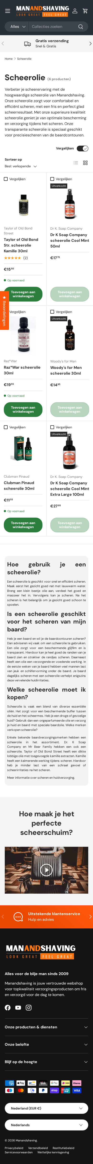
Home (9, 59)
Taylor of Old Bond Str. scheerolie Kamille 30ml (21, 245)
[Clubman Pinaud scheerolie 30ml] (23, 451)
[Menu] (7, 11)
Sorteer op (13, 159)
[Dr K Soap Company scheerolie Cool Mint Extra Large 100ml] (69, 451)
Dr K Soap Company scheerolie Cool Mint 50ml (69, 240)
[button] (85, 11)
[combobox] (46, 26)
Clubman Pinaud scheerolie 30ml (19, 485)
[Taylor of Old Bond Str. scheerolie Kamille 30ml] (23, 202)
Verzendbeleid (38, 1148)
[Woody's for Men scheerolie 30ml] (69, 335)
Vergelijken (65, 148)
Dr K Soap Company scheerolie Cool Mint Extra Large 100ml (69, 488)
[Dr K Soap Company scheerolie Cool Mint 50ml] (69, 202)
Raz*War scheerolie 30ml (22, 370)
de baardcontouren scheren (64, 639)
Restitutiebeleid (63, 1148)
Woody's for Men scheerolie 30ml (66, 370)
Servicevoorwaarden (19, 1152)
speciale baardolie (51, 725)
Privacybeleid (14, 1148)
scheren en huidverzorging (55, 778)
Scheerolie (24, 59)
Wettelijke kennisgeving (53, 1152)
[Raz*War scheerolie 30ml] (23, 335)
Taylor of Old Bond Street (43, 751)
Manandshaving (26, 1140)
